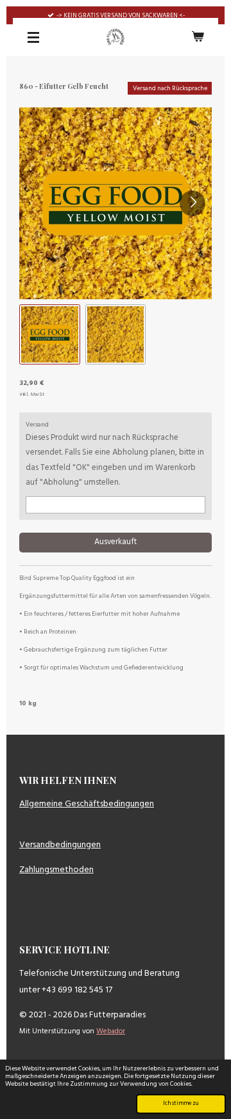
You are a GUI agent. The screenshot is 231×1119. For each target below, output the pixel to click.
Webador (110, 1031)
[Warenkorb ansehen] (198, 37)
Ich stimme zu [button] (181, 1103)
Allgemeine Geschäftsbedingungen (86, 804)
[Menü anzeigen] (33, 37)
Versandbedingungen (60, 845)
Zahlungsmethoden (56, 870)
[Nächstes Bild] (192, 203)
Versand (37, 424)
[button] (49, 334)
